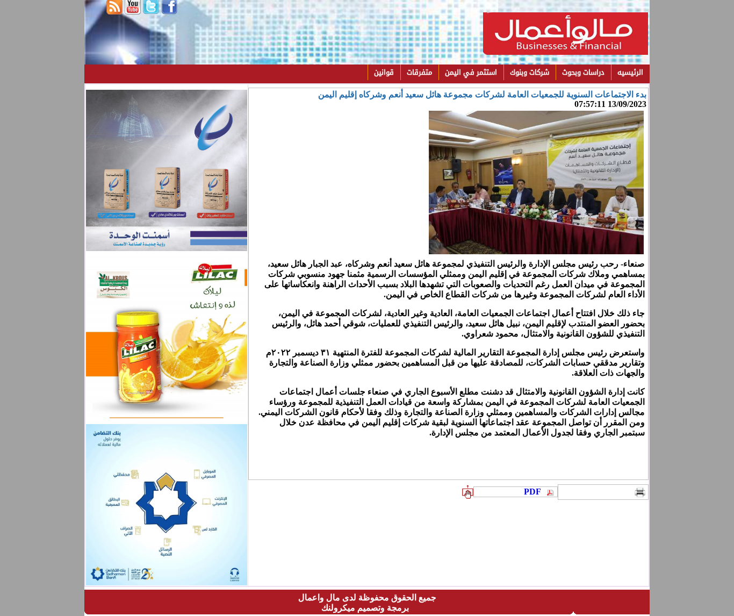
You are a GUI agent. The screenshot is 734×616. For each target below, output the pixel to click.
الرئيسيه (630, 72)
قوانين (384, 72)
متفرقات (419, 72)
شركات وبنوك (529, 72)
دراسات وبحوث (583, 72)
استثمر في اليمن (471, 72)
